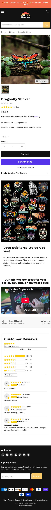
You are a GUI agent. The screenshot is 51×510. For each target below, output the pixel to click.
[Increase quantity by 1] (22, 146)
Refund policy (27, 500)
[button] (6, 107)
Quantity (4, 141)
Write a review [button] (25, 349)
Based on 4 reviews (11, 346)
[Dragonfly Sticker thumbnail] (5, 89)
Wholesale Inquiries (41, 500)
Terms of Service (14, 500)
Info (4, 500)
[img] (16, 382)
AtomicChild (8, 103)
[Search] (46, 25)
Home (3, 32)
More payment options (25, 167)
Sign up (36, 476)
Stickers (12, 32)
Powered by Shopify (25, 506)
